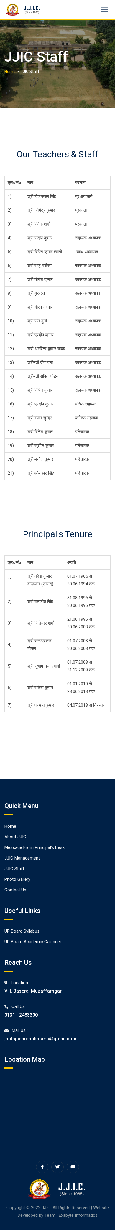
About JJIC (15, 837)
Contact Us (15, 890)
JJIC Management (22, 858)
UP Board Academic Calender (32, 941)
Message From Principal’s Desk (34, 847)
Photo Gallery (17, 879)
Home (10, 826)
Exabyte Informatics (78, 1215)
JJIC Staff (14, 868)
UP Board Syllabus (22, 931)
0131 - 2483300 (21, 1015)
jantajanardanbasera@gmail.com (40, 1039)
